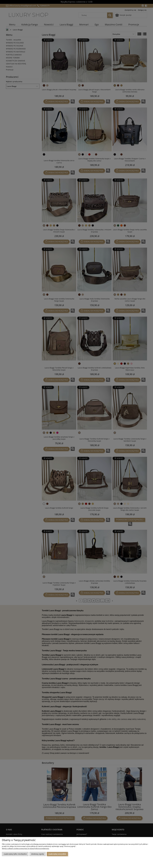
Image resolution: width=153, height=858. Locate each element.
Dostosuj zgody (37, 854)
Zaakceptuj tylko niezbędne (15, 854)
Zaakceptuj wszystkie (57, 854)
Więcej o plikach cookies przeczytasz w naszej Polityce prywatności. (25, 848)
